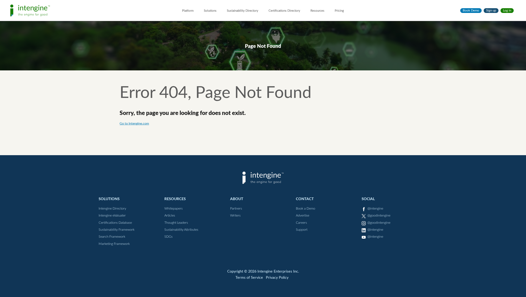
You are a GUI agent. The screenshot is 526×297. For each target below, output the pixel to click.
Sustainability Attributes (181, 229)
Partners (236, 208)
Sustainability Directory (242, 10)
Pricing (339, 10)
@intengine (375, 208)
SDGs (168, 236)
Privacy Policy (277, 278)
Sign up (491, 10)
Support (301, 229)
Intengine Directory (112, 208)
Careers (301, 222)
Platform (188, 10)
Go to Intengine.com (134, 123)
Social (368, 199)
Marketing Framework (114, 243)
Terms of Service (249, 278)
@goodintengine (378, 215)
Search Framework (112, 236)
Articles (169, 215)
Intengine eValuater (112, 215)
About (236, 199)
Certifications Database (115, 222)
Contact (305, 199)
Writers (235, 215)
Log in (507, 10)
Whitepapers (173, 208)
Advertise (302, 215)
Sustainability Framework (117, 229)
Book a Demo (305, 208)
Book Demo (471, 10)
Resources (317, 10)
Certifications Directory (284, 10)
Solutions (210, 10)
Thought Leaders (176, 222)
